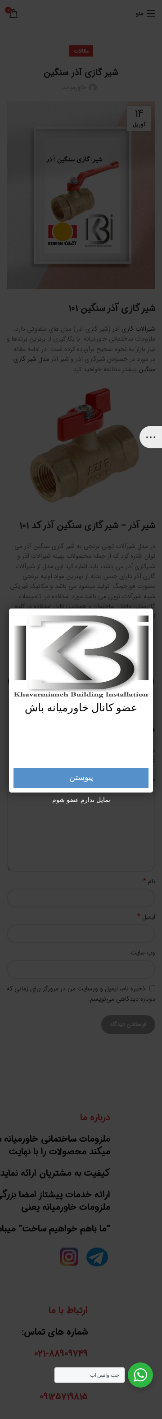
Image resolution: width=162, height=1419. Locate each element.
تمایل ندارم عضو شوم (81, 800)
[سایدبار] (151, 437)
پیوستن (81, 778)
